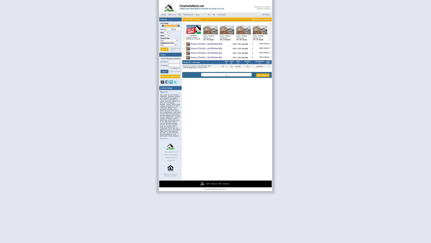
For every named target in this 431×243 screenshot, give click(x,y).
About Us (172, 15)
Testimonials (188, 15)
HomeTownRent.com (171, 152)
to (172, 29)
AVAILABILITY (259, 61)
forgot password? (175, 71)
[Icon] (170, 172)
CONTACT (247, 61)
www (247, 66)
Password (164, 65)
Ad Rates (265, 15)
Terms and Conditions (171, 155)
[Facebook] (167, 82)
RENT (238, 61)
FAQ (179, 15)
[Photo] (188, 44)
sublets (172, 50)
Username (164, 62)
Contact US (171, 160)
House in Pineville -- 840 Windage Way (206, 44)
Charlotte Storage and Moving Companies (170, 175)
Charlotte (221, 15)
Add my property (262, 19)
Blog (197, 15)
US (209, 15)
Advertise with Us (171, 157)
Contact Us (225, 184)
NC (214, 15)
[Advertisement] (227, 94)
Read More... (165, 138)
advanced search (175, 48)
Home (164, 15)
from (162, 29)
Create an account (263, 9)
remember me (175, 68)
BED (226, 61)
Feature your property (262, 7)
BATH (232, 61)
